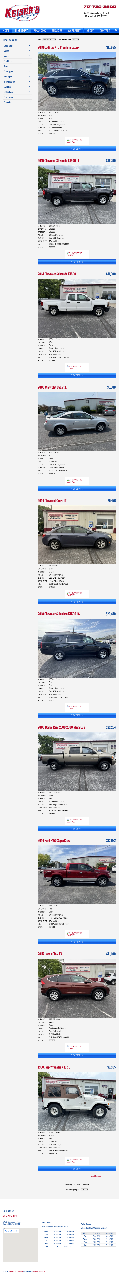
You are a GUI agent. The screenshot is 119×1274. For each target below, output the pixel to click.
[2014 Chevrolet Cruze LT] (77, 564)
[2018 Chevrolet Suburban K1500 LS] (77, 677)
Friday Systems (39, 1271)
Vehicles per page (64, 39)
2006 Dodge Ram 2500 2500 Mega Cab (61, 727)
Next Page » (96, 1176)
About (90, 30)
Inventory (21, 30)
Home (6, 30)
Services (57, 30)
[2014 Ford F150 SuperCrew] (77, 904)
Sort (40, 39)
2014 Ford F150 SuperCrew (54, 840)
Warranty (74, 30)
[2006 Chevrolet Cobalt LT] (77, 450)
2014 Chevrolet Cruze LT (52, 500)
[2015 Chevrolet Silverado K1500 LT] (77, 224)
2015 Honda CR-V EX (50, 953)
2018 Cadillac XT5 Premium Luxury (58, 47)
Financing (40, 30)
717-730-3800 (100, 7)
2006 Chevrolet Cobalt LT (53, 387)
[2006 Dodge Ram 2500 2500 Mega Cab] (77, 790)
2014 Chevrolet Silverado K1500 (57, 273)
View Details (77, 148)
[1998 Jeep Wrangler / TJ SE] (77, 1130)
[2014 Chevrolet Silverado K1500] (77, 337)
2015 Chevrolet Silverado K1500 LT (58, 160)
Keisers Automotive (16, 1271)
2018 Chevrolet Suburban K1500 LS (59, 613)
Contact (105, 30)
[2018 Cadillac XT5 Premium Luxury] (77, 110)
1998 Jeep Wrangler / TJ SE (54, 1067)
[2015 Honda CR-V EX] (77, 1017)
